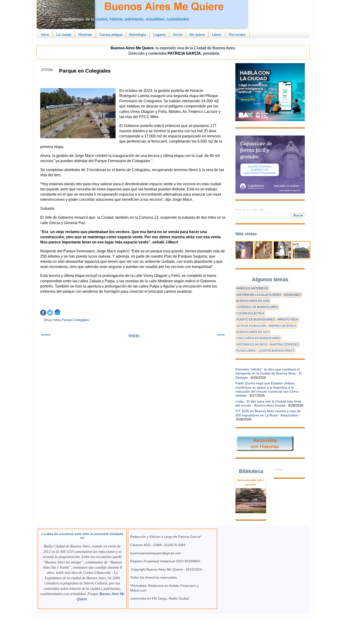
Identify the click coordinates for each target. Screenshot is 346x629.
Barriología (137, 35)
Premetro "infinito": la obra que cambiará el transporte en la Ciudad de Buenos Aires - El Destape (268, 373)
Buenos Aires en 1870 (253, 332)
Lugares (159, 35)
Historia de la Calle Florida (259, 294)
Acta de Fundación (251, 326)
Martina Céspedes (284, 344)
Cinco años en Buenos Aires (259, 338)
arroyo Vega (288, 319)
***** (46, 335)
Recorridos (237, 35)
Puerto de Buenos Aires (256, 319)
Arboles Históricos (252, 288)
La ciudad (63, 35)
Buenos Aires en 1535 (253, 301)
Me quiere (197, 35)
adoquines (292, 294)
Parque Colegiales (76, 320)
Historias (85, 35)
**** (221, 335)
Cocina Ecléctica (250, 313)
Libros (216, 35)
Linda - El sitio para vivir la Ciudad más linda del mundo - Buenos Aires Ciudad (268, 403)
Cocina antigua (110, 35)
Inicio (45, 35)
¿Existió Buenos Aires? (276, 350)
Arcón (177, 35)
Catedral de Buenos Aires (257, 307)
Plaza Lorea (246, 350)
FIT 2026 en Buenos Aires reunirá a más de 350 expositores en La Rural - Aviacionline (268, 413)
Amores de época (282, 326)
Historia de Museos (252, 344)
